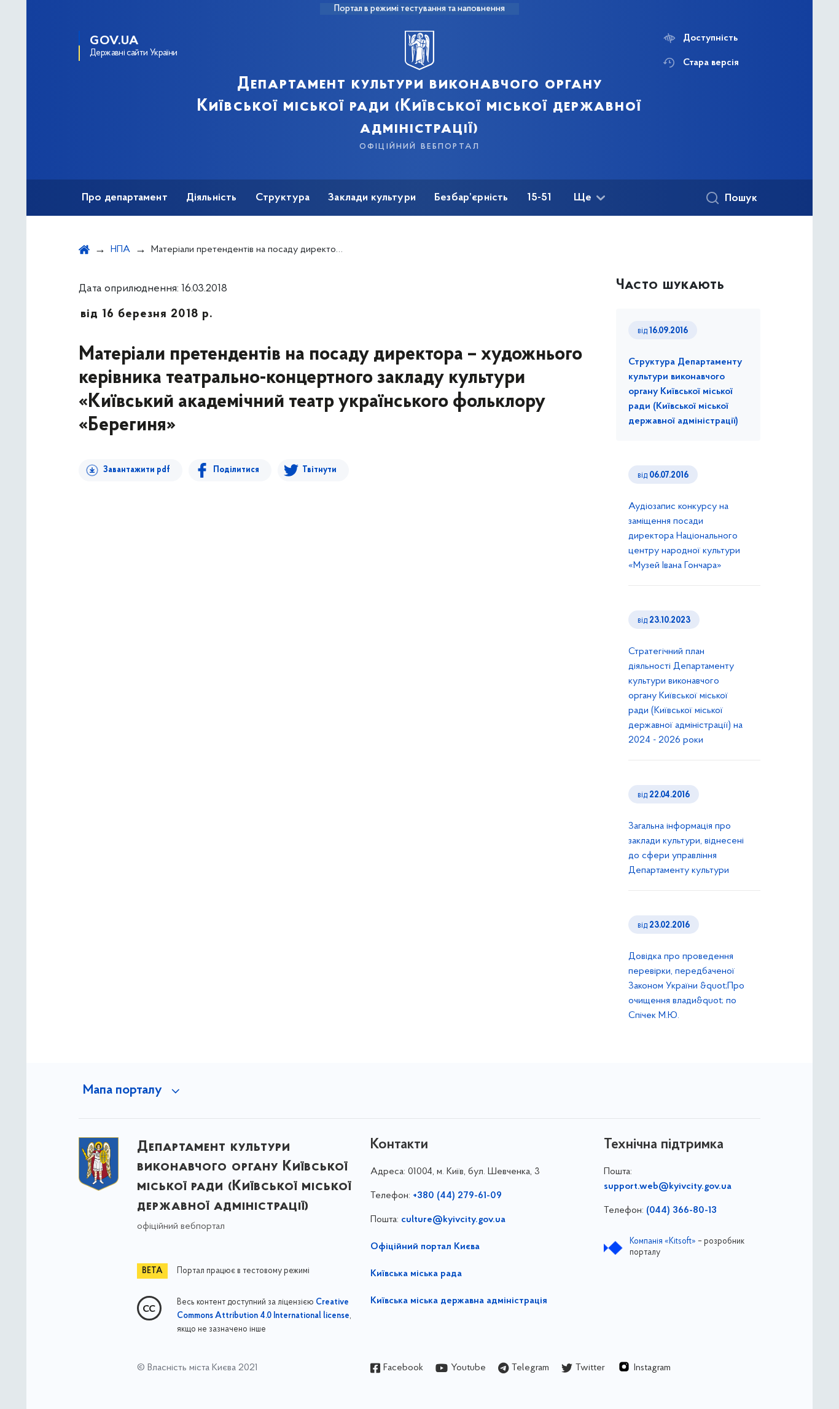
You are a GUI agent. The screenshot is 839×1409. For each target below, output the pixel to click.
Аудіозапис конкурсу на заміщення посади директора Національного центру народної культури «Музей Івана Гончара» (684, 536)
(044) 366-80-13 (681, 1210)
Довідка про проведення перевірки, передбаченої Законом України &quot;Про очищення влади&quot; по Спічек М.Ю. (686, 986)
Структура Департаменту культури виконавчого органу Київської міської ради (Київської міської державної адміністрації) (685, 391)
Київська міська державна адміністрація (458, 1301)
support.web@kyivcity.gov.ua (668, 1186)
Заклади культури (372, 197)
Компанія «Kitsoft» (663, 1241)
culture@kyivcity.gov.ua (453, 1220)
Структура (283, 197)
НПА (120, 250)
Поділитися (236, 470)
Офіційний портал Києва (425, 1247)
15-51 (539, 197)
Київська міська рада (416, 1274)
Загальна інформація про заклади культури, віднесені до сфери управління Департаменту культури (686, 848)
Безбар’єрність (471, 197)
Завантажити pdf (136, 470)
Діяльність (211, 197)
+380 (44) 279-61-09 (457, 1196)
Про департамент (125, 197)
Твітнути (319, 470)
